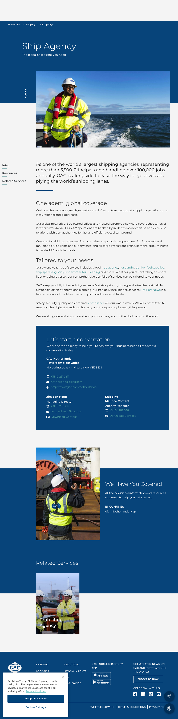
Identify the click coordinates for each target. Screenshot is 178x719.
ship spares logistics (50, 272)
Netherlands (14, 24)
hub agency (110, 267)
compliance (96, 303)
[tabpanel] (57, 603)
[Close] (63, 677)
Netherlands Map (124, 511)
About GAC (71, 664)
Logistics (42, 671)
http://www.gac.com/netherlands (73, 387)
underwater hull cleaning (82, 272)
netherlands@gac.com (67, 381)
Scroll (25, 93)
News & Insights (75, 671)
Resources (9, 173)
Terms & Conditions (132, 707)
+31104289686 (119, 410)
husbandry (126, 267)
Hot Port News (150, 290)
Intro (5, 165)
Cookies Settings (36, 707)
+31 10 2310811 (60, 376)
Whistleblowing (102, 707)
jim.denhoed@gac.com (67, 411)
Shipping (30, 24)
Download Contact (64, 416)
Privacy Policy (159, 707)
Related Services (14, 181)
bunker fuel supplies (150, 267)
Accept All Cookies (36, 698)
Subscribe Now (148, 679)
